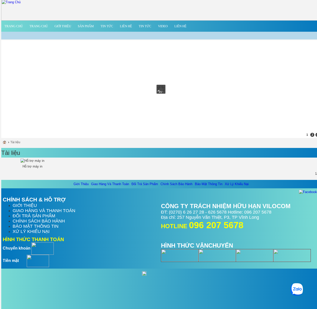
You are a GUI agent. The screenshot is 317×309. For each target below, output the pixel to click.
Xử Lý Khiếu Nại (237, 184)
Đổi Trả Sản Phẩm (145, 184)
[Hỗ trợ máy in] (32, 161)
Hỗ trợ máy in (32, 166)
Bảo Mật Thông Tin (208, 184)
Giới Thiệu (81, 184)
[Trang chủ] (5, 142)
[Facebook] (308, 192)
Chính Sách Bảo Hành (176, 184)
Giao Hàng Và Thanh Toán (110, 184)
